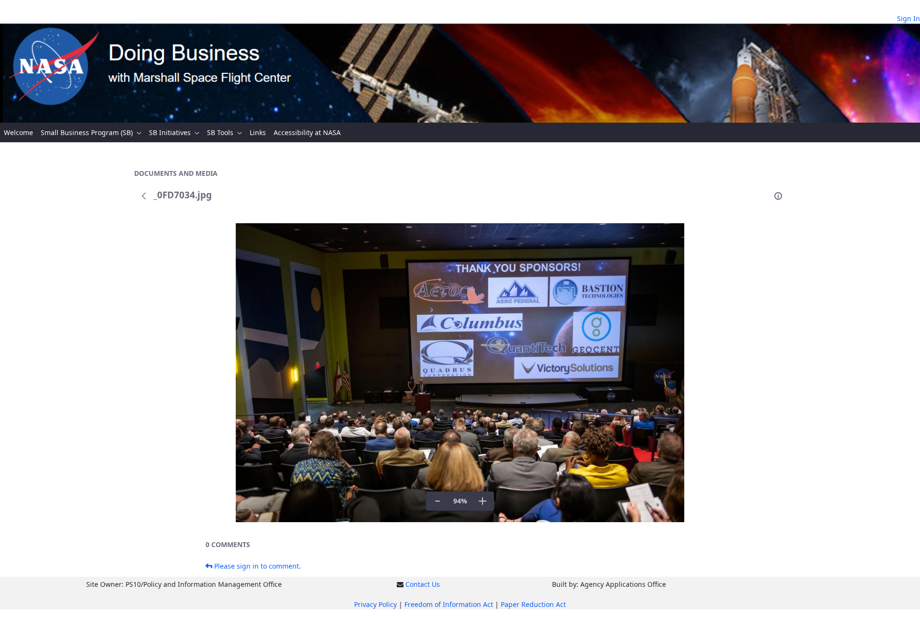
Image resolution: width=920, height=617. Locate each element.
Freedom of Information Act (448, 604)
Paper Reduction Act (533, 604)
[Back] (143, 196)
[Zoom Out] (437, 501)
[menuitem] (18, 132)
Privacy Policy (375, 604)
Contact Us (422, 584)
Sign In (908, 18)
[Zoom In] (482, 501)
